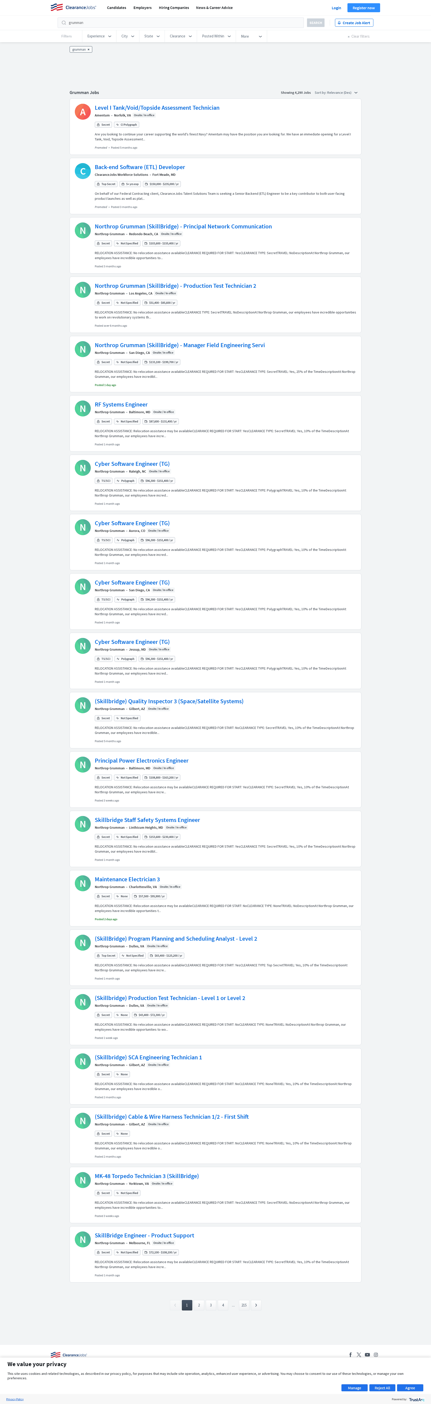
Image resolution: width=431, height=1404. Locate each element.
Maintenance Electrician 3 (127, 879)
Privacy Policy (15, 1399)
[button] (99, 36)
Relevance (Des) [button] (339, 92)
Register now (364, 7)
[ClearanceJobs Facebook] (350, 1355)
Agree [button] (410, 1387)
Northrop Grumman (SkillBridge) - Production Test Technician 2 (175, 286)
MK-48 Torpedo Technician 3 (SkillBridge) (147, 1176)
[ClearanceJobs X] (359, 1355)
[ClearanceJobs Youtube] (367, 1355)
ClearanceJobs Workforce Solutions (121, 174)
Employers (142, 7)
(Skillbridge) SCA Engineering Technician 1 (148, 1057)
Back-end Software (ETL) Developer (140, 167)
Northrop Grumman (110, 234)
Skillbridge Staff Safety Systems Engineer (147, 820)
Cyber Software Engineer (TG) (132, 464)
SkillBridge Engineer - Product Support (144, 1235)
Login (336, 7)
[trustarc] (416, 1399)
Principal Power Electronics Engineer (142, 760)
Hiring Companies (174, 7)
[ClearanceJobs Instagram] (376, 1355)
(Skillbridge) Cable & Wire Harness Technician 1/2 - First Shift (172, 1116)
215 (244, 1305)
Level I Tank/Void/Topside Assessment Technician (157, 107)
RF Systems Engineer (121, 404)
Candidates (116, 7)
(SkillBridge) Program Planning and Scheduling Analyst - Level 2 (176, 938)
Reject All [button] (382, 1387)
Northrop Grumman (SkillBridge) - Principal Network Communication (183, 226)
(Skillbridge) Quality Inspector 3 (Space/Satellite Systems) (169, 701)
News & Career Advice (214, 7)
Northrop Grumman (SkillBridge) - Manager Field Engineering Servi (180, 345)
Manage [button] (354, 1387)
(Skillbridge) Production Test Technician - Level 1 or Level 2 (170, 998)
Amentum (102, 115)
